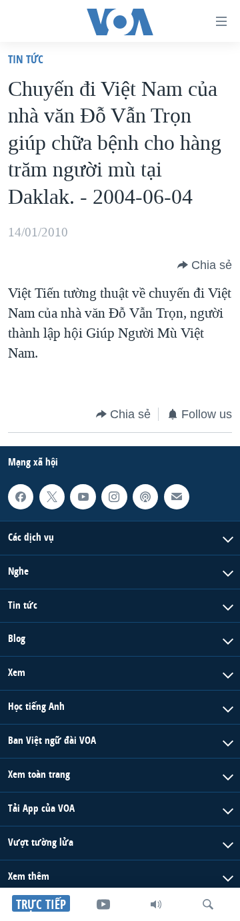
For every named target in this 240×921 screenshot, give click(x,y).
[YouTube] (103, 904)
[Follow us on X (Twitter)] (52, 496)
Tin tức (25, 59)
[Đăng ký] (176, 496)
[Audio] (156, 904)
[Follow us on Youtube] (82, 496)
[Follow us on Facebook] (20, 496)
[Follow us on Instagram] (114, 496)
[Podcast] (145, 496)
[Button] (204, 265)
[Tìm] (208, 904)
